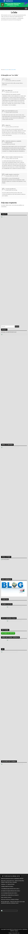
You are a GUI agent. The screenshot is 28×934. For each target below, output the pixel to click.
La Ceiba (14, 12)
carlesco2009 (13, 69)
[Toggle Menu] (26, 8)
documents (7, 69)
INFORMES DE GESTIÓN (8, 633)
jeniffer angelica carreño (11, 174)
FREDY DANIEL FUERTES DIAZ (13, 157)
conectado (13, 205)
